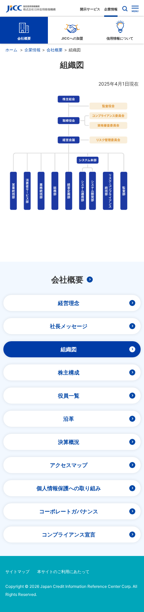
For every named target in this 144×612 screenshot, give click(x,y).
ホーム (11, 49)
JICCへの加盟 (72, 38)
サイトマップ (17, 571)
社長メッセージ (68, 326)
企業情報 (111, 9)
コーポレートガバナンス (68, 511)
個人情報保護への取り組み (69, 488)
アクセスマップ (68, 465)
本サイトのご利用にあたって (63, 571)
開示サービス (90, 9)
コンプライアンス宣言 (68, 534)
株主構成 (68, 372)
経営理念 (68, 303)
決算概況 (68, 442)
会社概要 (24, 38)
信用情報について (119, 38)
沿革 (68, 418)
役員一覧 (68, 395)
